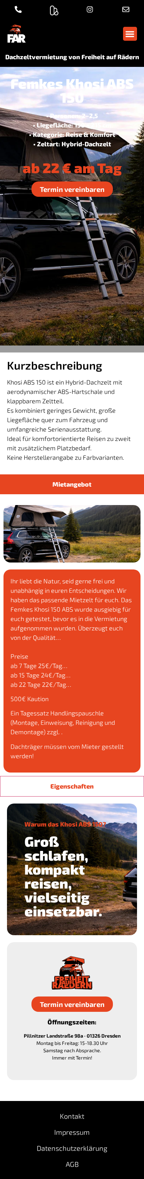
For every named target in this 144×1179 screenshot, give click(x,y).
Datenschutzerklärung (72, 1148)
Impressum (72, 1132)
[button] (130, 34)
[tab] (72, 484)
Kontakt (72, 1116)
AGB (72, 1164)
